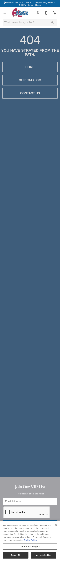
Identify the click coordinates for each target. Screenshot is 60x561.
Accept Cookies (43, 555)
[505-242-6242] (46, 13)
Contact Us (30, 93)
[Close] (56, 525)
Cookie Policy (30, 540)
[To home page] (20, 13)
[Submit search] (52, 22)
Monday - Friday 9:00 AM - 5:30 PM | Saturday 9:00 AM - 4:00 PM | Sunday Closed (31, 3)
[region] (30, 541)
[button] (5, 13)
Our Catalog (30, 80)
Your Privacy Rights (30, 546)
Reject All (15, 555)
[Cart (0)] (55, 13)
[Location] (38, 13)
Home (30, 67)
